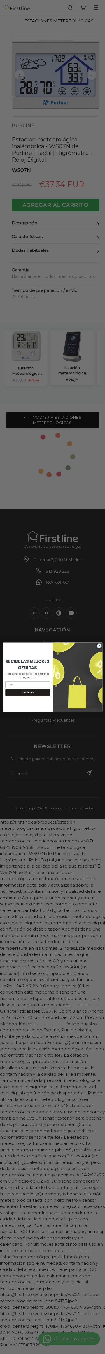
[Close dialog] (99, 646)
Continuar (27, 692)
